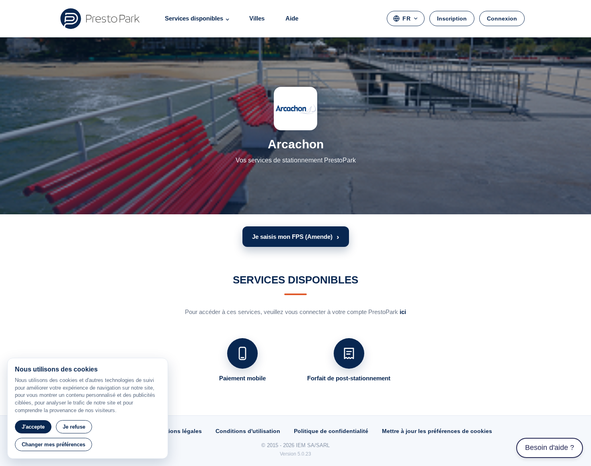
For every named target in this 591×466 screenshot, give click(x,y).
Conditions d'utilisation (247, 431)
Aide (291, 18)
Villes (257, 18)
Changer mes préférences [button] (53, 444)
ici (403, 311)
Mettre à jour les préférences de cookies (437, 431)
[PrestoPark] (100, 18)
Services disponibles (194, 18)
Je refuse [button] (74, 427)
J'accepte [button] (33, 427)
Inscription (452, 18)
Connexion (502, 18)
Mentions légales (178, 431)
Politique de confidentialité (331, 431)
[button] (295, 236)
